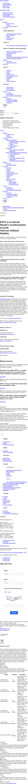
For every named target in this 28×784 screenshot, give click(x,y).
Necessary (4, 666)
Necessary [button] (2, 664)
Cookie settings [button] (4, 634)
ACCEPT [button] (2, 635)
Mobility (5, 22)
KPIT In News (13, 183)
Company (5, 64)
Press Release (12, 181)
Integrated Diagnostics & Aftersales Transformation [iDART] (11, 488)
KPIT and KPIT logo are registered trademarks (11, 552)
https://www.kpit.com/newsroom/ (8, 322)
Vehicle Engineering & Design (10, 484)
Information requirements (9, 543)
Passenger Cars (7, 442)
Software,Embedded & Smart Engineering (16, 152)
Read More (3, 376)
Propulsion (9, 475)
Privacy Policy (6, 559)
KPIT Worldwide (4, 0)
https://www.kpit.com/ (15, 318)
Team (4, 503)
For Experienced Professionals (10, 513)
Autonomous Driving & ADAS (14, 470)
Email (5, 579)
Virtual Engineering (8, 486)
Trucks (4, 443)
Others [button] (1, 774)
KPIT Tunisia (6, 7)
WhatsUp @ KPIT (7, 12)
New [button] (6, 592)
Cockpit (8, 474)
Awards (5, 497)
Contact (2, 130)
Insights (5, 60)
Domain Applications (11, 140)
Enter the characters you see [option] (13, 588)
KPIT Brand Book (14, 184)
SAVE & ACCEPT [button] (5, 782)
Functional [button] (2, 742)
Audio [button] (9, 592)
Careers (5, 91)
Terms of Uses (6, 557)
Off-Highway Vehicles (8, 444)
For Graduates (6, 512)
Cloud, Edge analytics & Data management (13, 483)
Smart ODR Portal (4, 545)
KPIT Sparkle (6, 15)
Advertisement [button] (3, 766)
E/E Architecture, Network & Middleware (16, 482)
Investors (5, 97)
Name (6, 571)
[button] (15, 106)
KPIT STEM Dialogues (9, 17)
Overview (5, 450)
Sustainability (6, 502)
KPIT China (6, 6)
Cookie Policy (6, 560)
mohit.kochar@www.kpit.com (7, 334)
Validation (5, 490)
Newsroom (9, 180)
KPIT (25, 552)
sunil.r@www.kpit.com (6, 341)
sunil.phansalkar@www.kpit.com (8, 352)
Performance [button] (3, 750)
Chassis (8, 473)
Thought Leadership (8, 452)
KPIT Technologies (5, 299)
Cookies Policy (3, 628)
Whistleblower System (8, 540)
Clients (5, 499)
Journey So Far (7, 500)
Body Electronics (10, 471)
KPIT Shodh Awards (8, 14)
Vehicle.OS (9, 148)
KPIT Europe (6, 3)
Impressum (5, 541)
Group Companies (7, 504)
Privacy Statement (4, 630)
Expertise (5, 27)
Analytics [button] (2, 757)
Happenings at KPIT (5, 10)
